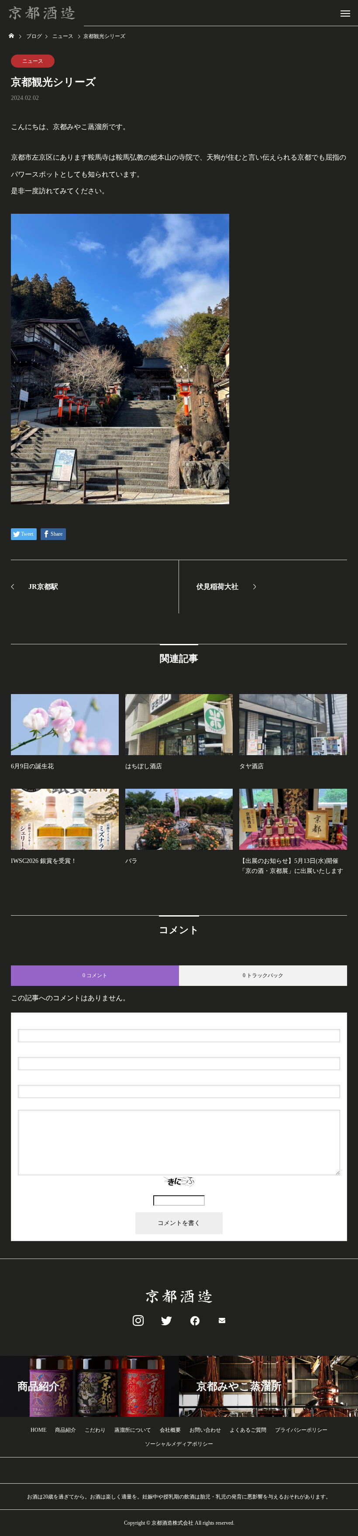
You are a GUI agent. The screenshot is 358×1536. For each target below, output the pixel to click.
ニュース (32, 61)
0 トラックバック (263, 975)
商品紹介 (65, 1430)
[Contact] (222, 1321)
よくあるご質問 (248, 1430)
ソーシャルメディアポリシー (179, 1444)
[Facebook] (193, 1321)
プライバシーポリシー (301, 1430)
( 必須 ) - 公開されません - (59, 1050)
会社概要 (170, 1430)
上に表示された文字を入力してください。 (179, 1191)
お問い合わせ (205, 1430)
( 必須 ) (55, 1022)
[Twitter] (164, 1321)
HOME (38, 1430)
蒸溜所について (132, 1430)
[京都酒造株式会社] (42, 13)
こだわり (95, 1430)
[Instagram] (136, 1321)
